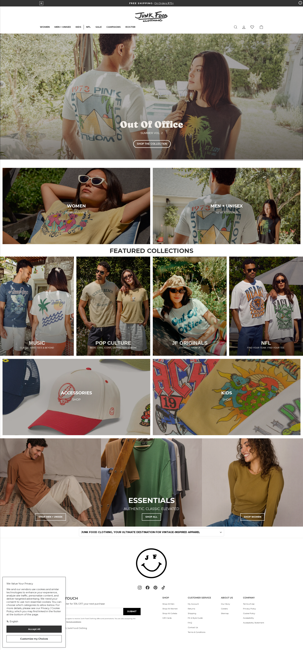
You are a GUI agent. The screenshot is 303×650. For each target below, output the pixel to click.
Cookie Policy (249, 613)
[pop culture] (113, 306)
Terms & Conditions (196, 632)
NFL (88, 27)
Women (45, 27)
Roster (130, 27)
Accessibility (248, 618)
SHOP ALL (151, 516)
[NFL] (266, 306)
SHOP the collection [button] (152, 143)
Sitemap (225, 613)
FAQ (190, 622)
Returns (191, 608)
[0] (252, 27)
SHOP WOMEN (252, 516)
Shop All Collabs (169, 613)
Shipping (192, 613)
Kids (78, 27)
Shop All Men (168, 604)
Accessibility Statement (253, 622)
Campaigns (113, 27)
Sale (98, 27)
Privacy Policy (249, 608)
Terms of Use (248, 604)
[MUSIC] (37, 306)
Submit (132, 611)
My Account (193, 604)
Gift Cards (167, 618)
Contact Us (193, 627)
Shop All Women (170, 608)
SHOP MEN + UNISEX (50, 516)
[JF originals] (190, 306)
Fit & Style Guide (195, 618)
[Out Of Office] (151, 97)
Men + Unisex (62, 27)
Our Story (225, 604)
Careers (224, 608)
